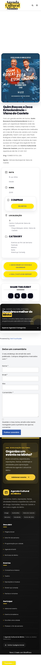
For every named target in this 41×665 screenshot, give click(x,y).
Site (3, 383)
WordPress (27, 652)
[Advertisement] (20, 30)
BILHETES (22, 206)
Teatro (7, 576)
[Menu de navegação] (36, 5)
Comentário (7, 392)
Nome (5, 366)
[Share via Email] (30, 295)
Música (14, 247)
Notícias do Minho (11, 555)
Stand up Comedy (18, 252)
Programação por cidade (14, 544)
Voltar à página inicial (16, 645)
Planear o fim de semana (14, 626)
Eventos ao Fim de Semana (21, 243)
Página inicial (9, 532)
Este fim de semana (12, 538)
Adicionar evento (18, 477)
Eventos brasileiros (11, 614)
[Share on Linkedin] (23, 295)
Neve (11, 652)
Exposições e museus (12, 582)
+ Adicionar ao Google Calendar (20, 266)
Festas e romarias (11, 594)
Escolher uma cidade (12, 620)
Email (5, 375)
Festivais (14, 245)
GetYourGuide (16, 338)
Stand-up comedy (11, 588)
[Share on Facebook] (10, 295)
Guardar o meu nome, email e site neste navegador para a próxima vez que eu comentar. (18, 424)
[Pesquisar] (32, 5)
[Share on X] (17, 295)
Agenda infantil (10, 549)
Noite (13, 250)
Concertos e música (12, 570)
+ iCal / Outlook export (20, 274)
